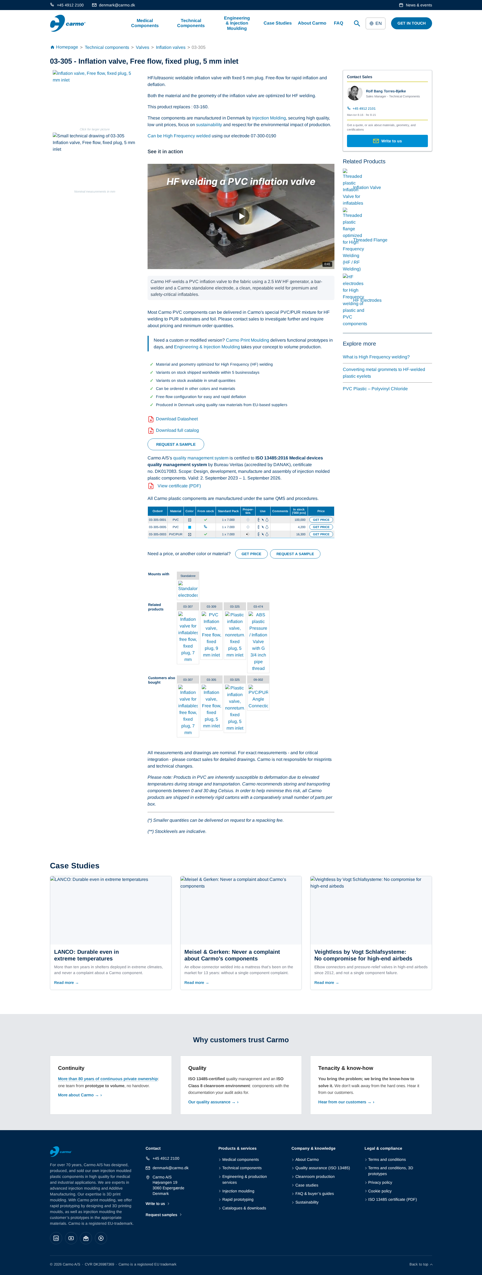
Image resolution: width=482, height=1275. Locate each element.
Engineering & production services (244, 1179)
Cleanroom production (314, 1176)
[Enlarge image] (94, 98)
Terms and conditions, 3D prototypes (390, 1171)
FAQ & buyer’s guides (314, 1193)
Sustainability (306, 1202)
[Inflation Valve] (353, 203)
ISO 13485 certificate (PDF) (392, 1199)
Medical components (240, 1159)
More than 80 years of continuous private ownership (108, 1079)
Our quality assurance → (212, 1102)
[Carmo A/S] (68, 23)
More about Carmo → (78, 1095)
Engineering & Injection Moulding (237, 23)
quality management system (200, 458)
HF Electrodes (367, 300)
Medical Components (145, 23)
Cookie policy (380, 1191)
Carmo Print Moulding (247, 340)
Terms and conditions (387, 1159)
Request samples (161, 1214)
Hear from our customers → (345, 1102)
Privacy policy (380, 1182)
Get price (321, 519)
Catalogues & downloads (244, 1208)
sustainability (209, 124)
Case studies (306, 1185)
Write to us (155, 1203)
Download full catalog (177, 430)
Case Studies (278, 23)
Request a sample (176, 444)
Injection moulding (238, 1191)
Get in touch (411, 23)
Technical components (241, 1168)
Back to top (418, 1264)
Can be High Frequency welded (179, 135)
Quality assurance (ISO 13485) (322, 1168)
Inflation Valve (367, 187)
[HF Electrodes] (355, 323)
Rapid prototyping (237, 1199)
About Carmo (312, 23)
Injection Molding (269, 118)
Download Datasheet (177, 418)
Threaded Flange (370, 240)
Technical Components (191, 23)
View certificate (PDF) (179, 485)
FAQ (338, 23)
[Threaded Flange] (353, 269)
